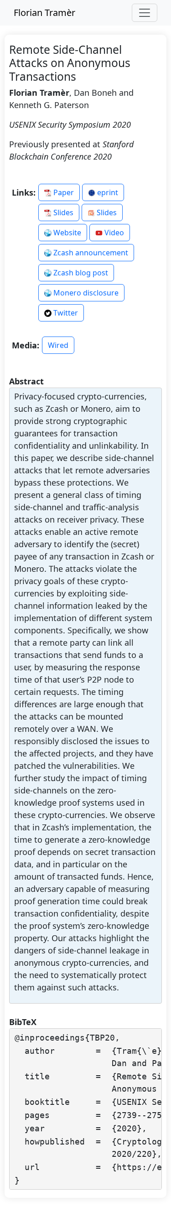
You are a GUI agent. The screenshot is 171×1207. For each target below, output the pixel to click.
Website (66, 233)
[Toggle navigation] (144, 13)
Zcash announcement (90, 253)
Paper (63, 192)
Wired (58, 345)
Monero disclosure (85, 293)
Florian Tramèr (44, 12)
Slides (62, 212)
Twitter (65, 313)
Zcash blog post (80, 273)
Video (113, 233)
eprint (106, 192)
